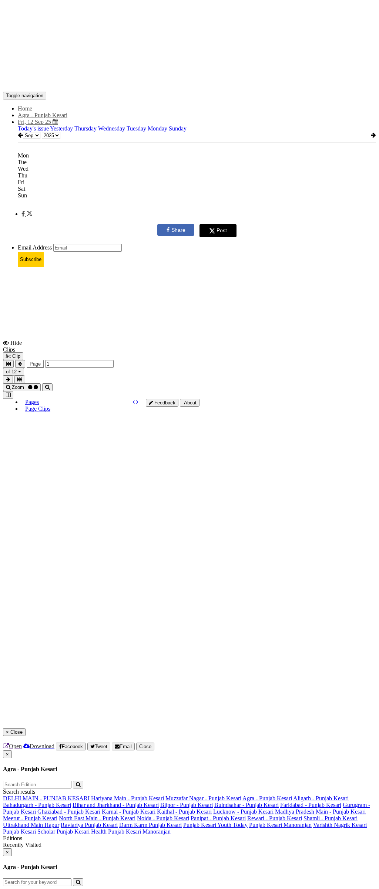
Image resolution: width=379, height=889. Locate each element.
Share (178, 230)
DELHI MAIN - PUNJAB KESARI (46, 798)
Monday (157, 128)
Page (35, 364)
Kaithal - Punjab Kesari (184, 811)
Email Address (35, 247)
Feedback (164, 403)
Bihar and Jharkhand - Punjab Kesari (116, 805)
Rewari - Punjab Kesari (274, 818)
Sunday (178, 128)
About (190, 403)
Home (25, 108)
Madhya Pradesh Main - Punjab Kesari (320, 811)
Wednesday (111, 128)
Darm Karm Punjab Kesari (150, 825)
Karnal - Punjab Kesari (128, 811)
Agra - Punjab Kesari (267, 798)
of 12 (12, 371)
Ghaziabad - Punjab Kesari (68, 811)
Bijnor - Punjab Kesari (186, 805)
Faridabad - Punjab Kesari (310, 805)
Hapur (51, 825)
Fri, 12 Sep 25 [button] (35, 122)
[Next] (137, 402)
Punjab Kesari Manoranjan (280, 825)
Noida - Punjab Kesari (163, 818)
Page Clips (37, 409)
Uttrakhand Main (23, 825)
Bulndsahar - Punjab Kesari (246, 805)
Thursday (85, 128)
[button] (26, 214)
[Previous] (134, 402)
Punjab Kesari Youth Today (215, 825)
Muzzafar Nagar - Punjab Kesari (203, 798)
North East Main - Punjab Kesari (97, 818)
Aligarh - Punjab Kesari (321, 798)
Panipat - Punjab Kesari (218, 818)
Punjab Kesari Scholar (29, 831)
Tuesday (136, 128)
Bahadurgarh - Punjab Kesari (37, 805)
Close (145, 746)
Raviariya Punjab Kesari (89, 825)
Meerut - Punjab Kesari (30, 818)
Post (222, 230)
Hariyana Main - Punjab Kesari (127, 798)
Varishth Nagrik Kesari (340, 825)
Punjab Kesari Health (82, 831)
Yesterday (61, 128)
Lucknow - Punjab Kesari (243, 811)
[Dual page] (8, 395)
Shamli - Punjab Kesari (330, 818)
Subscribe (30, 259)
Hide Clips (12, 346)
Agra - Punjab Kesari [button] (42, 115)
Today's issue (33, 128)
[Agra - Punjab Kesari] (189, 80)
